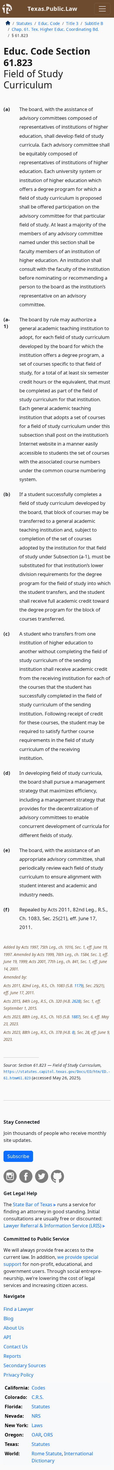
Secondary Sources (25, 1365)
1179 (78, 985)
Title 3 (72, 23)
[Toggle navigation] (102, 9)
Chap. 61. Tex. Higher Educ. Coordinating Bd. (55, 29)
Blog (8, 1318)
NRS (36, 1416)
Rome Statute (47, 1453)
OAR (36, 1435)
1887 (75, 1016)
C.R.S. (38, 1397)
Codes (38, 1388)
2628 (76, 1001)
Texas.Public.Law (52, 9)
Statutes (24, 23)
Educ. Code (49, 23)
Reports (12, 1356)
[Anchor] (48, 304)
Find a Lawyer (19, 1309)
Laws (37, 1425)
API (7, 1337)
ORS (48, 1435)
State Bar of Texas (32, 1204)
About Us (14, 1328)
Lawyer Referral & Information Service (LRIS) (52, 1225)
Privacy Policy (18, 1375)
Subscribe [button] (18, 1156)
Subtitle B (94, 23)
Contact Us (16, 1346)
